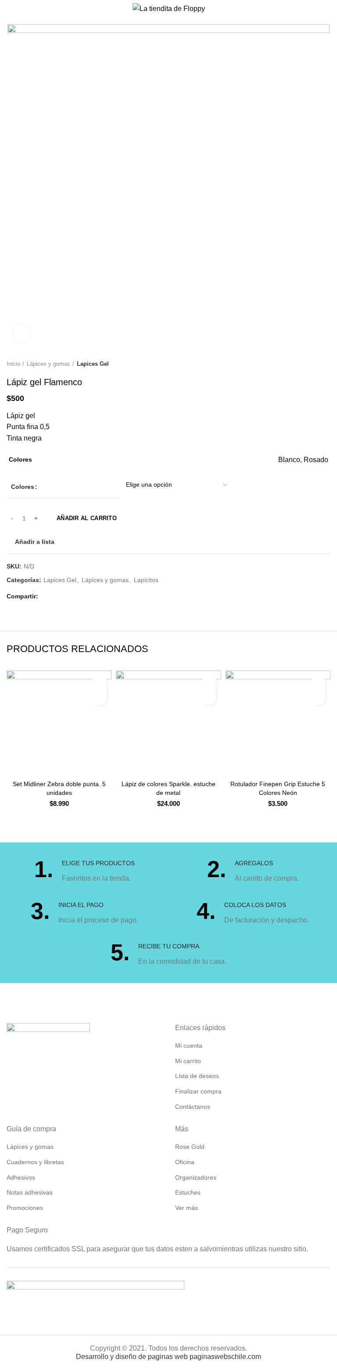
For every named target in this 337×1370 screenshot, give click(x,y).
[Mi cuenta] (327, 9)
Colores (22, 487)
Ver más (186, 1207)
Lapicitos (146, 579)
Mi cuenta (188, 1045)
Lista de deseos (197, 1075)
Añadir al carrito (87, 518)
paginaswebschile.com (225, 1356)
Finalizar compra (198, 1091)
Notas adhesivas (30, 1192)
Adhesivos (21, 1177)
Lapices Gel (93, 364)
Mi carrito (188, 1060)
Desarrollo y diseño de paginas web (132, 1356)
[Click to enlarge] (22, 333)
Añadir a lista (34, 542)
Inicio (13, 364)
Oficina (184, 1162)
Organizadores (195, 1177)
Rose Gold (189, 1146)
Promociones (25, 1207)
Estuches (188, 1192)
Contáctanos (192, 1106)
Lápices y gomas (48, 364)
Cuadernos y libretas (35, 1162)
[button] (209, 698)
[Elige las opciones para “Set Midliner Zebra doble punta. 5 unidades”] (99, 698)
